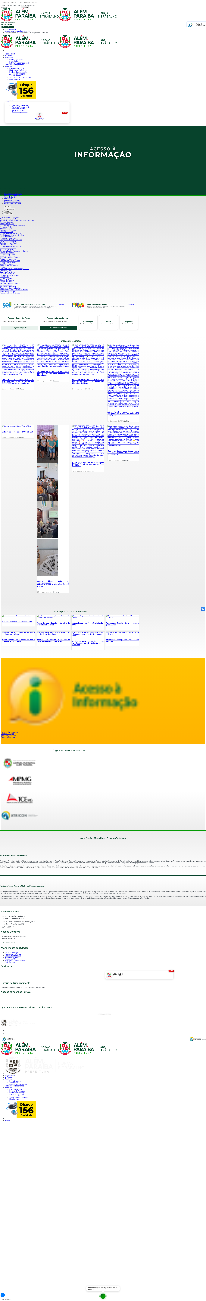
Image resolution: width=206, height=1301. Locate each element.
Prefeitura (9, 57)
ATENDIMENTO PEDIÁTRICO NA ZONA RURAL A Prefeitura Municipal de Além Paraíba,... (88, 464)
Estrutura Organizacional (19, 63)
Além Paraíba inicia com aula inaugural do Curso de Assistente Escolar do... (123, 414)
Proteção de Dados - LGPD (15, 1034)
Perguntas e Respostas (12, 202)
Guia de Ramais (9, 943)
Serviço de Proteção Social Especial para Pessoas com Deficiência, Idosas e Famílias (88, 643)
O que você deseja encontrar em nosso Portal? (18, 5)
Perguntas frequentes (19, 328)
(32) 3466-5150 (10, 29)
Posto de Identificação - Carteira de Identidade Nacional (53, 624)
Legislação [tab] (8, 214)
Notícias (21, 389)
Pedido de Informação (18, 72)
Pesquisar (25, 7)
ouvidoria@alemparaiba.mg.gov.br (17, 31)
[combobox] (11, 7)
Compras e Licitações (12, 200)
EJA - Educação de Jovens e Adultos (17, 622)
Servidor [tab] (7, 211)
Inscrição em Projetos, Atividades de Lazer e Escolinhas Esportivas (53, 640)
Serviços (8, 67)
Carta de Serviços (16, 68)
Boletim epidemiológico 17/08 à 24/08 (17, 432)
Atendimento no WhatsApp (20, 77)
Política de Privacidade (12, 203)
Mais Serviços (14, 79)
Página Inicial (10, 54)
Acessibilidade (10, 1029)
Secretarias (13, 61)
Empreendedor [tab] (9, 209)
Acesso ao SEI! (15, 76)
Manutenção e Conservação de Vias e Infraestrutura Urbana (18, 640)
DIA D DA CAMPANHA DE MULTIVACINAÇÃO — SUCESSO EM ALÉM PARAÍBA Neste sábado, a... (18, 381)
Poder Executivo (16, 59)
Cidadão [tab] (7, 207)
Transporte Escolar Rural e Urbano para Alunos (122, 624)
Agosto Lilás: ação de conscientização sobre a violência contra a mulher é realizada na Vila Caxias (53, 583)
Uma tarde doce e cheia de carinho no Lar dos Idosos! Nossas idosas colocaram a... (123, 453)
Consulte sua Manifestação (59, 328)
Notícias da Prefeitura (18, 70)
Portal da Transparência (14, 65)
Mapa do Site (10, 1031)
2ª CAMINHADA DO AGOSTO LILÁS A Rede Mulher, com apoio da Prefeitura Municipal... (53, 373)
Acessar (61, 304)
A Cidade (8, 56)
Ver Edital (131, 304)
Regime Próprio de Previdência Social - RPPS (88, 624)
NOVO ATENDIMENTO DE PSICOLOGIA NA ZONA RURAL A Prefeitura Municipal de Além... (88, 381)
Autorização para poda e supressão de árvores (122, 640)
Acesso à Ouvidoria (17, 74)
